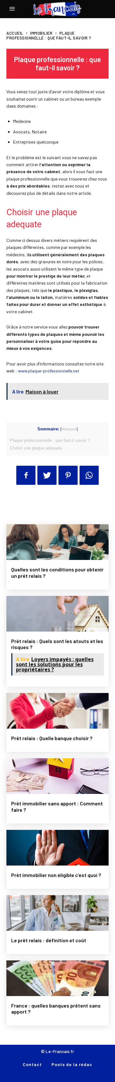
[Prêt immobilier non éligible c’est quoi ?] (57, 848)
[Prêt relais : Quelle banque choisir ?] (57, 711)
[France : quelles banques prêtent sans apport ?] (57, 978)
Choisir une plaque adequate (36, 448)
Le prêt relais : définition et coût (48, 940)
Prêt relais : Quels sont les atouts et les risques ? (57, 644)
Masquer (69, 429)
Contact (32, 1064)
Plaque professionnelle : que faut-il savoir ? (50, 440)
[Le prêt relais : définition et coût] (57, 913)
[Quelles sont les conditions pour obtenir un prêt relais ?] (57, 542)
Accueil (14, 33)
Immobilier (41, 33)
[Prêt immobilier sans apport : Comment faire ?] (57, 776)
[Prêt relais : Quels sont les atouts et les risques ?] (57, 614)
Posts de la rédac (71, 1064)
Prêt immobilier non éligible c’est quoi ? (56, 875)
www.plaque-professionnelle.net (49, 370)
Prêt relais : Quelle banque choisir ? (51, 738)
